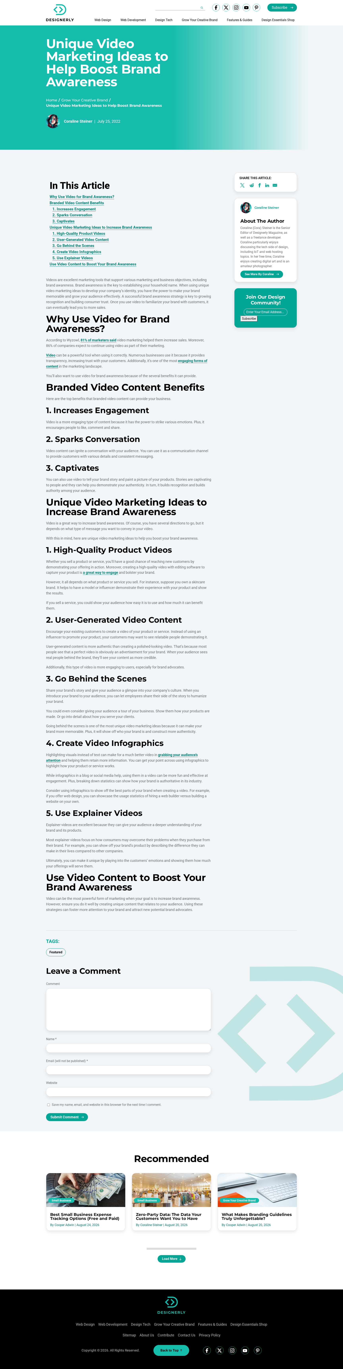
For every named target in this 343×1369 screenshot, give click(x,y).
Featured (55, 952)
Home (51, 100)
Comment (53, 984)
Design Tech (163, 20)
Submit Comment (64, 1117)
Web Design (102, 20)
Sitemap (129, 1335)
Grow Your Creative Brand (200, 20)
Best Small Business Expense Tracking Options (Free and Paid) (84, 1216)
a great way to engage (100, 572)
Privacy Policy (210, 1335)
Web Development (133, 20)
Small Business (61, 1200)
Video (50, 355)
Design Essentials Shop (278, 20)
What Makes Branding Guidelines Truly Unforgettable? (257, 1216)
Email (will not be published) (67, 1061)
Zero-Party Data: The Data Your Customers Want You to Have (168, 1216)
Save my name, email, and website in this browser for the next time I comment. (106, 1105)
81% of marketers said (98, 340)
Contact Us (186, 1335)
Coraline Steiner (78, 121)
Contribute (166, 1335)
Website (51, 1083)
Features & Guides (239, 20)
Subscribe (279, 7)
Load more (169, 1259)
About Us (147, 1335)
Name (51, 1039)
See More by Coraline (259, 274)
